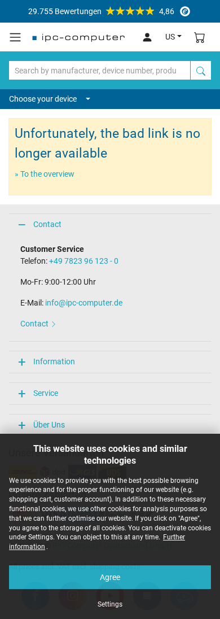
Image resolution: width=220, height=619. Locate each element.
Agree (110, 577)
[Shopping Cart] (200, 37)
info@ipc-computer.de (83, 302)
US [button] (170, 36)
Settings (110, 604)
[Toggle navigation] (15, 37)
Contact (47, 224)
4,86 (101, 11)
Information (54, 361)
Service (45, 393)
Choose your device (43, 98)
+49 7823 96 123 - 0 (83, 260)
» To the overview (44, 173)
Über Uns (49, 424)
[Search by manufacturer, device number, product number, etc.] (201, 70)
